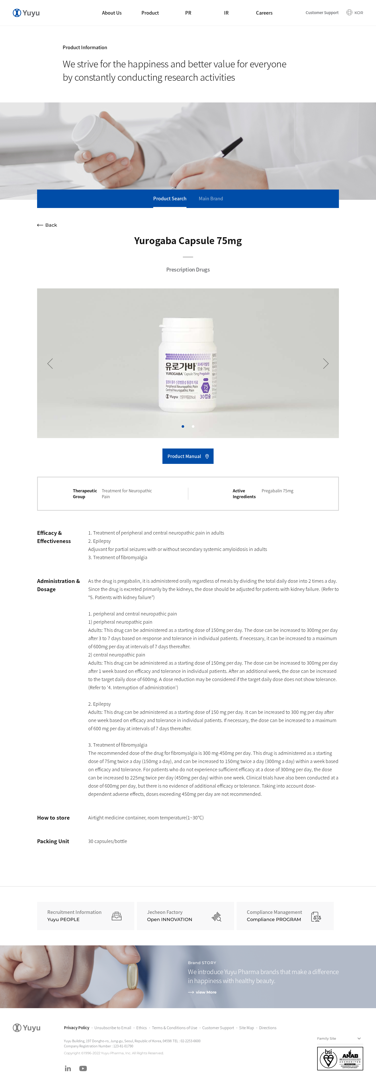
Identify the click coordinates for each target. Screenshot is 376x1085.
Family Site (326, 1038)
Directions (268, 1027)
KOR (359, 12)
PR (188, 12)
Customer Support (322, 12)
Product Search (169, 198)
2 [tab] (193, 426)
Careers (264, 12)
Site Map (246, 1027)
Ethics (141, 1027)
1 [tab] (183, 426)
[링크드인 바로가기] (68, 1068)
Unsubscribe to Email (112, 1027)
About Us (112, 12)
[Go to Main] (26, 13)
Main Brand (211, 198)
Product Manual (184, 456)
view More (206, 992)
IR (226, 12)
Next (323, 363)
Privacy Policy (76, 1027)
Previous (52, 363)
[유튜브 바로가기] (83, 1068)
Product (150, 12)
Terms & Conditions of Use (174, 1027)
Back (51, 225)
